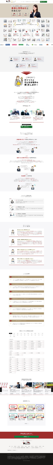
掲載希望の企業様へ (23, 447)
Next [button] (44, 115)
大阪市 (12, 339)
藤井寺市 (39, 366)
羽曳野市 (11, 366)
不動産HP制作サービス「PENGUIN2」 (11, 450)
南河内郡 (11, 372)
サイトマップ (40, 447)
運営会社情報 (18, 447)
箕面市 (31, 364)
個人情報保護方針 (36, 447)
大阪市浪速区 (40, 446)
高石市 (31, 366)
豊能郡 (24, 370)
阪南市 (10, 370)
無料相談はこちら (26, 436)
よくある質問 (32, 447)
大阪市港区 (39, 341)
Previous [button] (9, 115)
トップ (11, 447)
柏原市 (38, 364)
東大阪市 (11, 368)
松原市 (10, 364)
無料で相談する (43, 1)
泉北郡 (31, 370)
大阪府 (10, 339)
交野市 (31, 368)
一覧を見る (26, 423)
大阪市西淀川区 (43, 446)
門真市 (17, 366)
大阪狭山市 (39, 368)
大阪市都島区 (11, 341)
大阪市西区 (32, 341)
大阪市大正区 (32, 446)
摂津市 (24, 366)
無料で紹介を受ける (26, 126)
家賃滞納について (28, 447)
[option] (4, 45)
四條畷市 (25, 368)
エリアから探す (15, 447)
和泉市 (24, 364)
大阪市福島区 (18, 341)
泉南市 (17, 368)
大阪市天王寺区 (36, 446)
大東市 (17, 364)
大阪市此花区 (25, 341)
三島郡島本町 (18, 370)
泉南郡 (38, 370)
